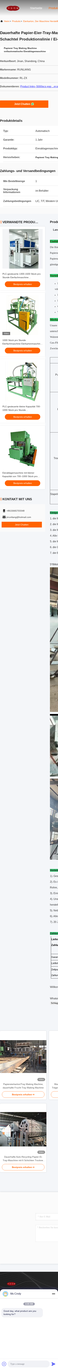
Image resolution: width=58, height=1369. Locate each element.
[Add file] (4, 1363)
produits (16, 21)
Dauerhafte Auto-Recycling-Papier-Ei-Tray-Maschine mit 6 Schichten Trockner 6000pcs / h (23, 1159)
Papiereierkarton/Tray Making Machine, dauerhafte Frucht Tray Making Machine (23, 1086)
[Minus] (53, 1294)
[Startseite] (13, 8)
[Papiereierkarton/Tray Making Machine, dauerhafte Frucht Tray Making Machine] (23, 1056)
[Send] (53, 1363)
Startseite (36, 8)
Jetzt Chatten (22, 104)
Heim (6, 21)
